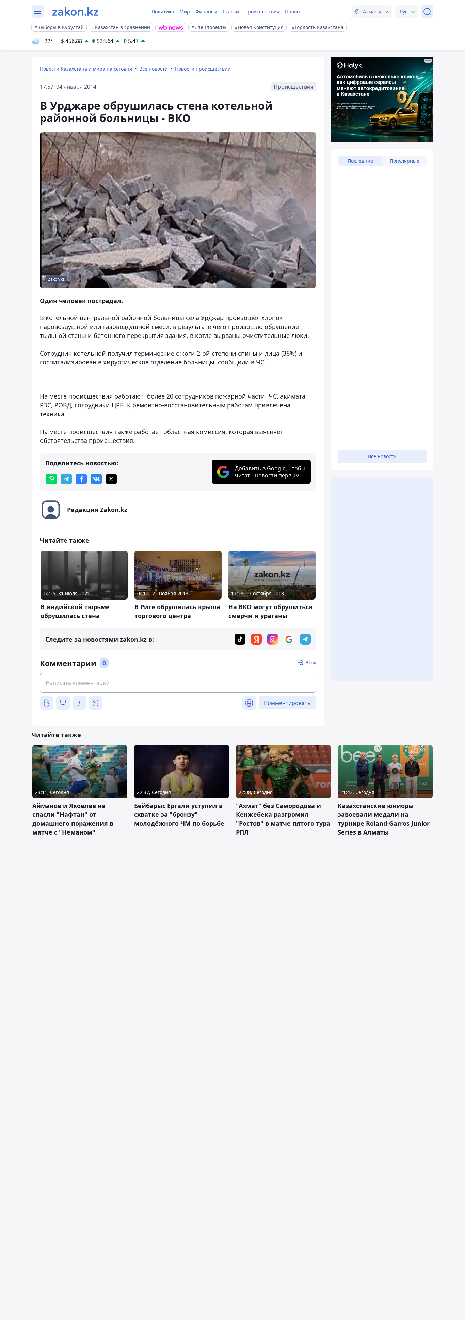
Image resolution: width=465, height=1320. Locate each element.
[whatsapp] (51, 479)
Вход (310, 662)
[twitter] (111, 479)
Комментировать (287, 703)
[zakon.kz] (75, 11)
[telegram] (66, 479)
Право (292, 11)
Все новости (153, 68)
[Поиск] (427, 11)
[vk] (96, 479)
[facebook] (81, 479)
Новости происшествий (203, 68)
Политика (162, 11)
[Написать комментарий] (178, 683)
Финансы (206, 11)
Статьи (231, 11)
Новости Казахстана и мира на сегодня (86, 68)
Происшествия (261, 11)
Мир (184, 11)
